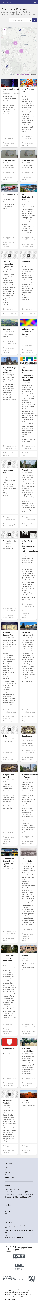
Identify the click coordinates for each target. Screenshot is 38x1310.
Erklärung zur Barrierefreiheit (14, 1237)
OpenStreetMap (25, 74)
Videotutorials (9, 1177)
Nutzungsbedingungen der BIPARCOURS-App (18, 1227)
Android (7, 1211)
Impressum (8, 1235)
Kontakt (7, 1172)
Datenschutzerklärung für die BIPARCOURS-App (19, 1231)
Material (7, 1175)
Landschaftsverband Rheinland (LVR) (17, 1192)
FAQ (6, 1169)
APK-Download (9, 1214)
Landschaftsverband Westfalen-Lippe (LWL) (19, 1194)
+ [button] (4, 29)
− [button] (4, 33)
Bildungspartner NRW (12, 1189)
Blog (6, 1167)
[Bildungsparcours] (7, 2)
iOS (6, 1209)
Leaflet (17, 74)
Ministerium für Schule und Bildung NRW (18, 1197)
